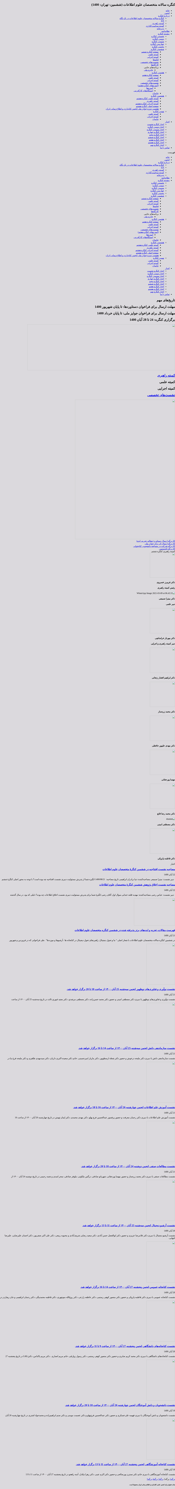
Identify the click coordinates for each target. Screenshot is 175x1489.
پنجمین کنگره (158, 47)
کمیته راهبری (158, 23)
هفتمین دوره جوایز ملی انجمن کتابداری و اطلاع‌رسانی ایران (132, 109)
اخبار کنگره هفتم (156, 140)
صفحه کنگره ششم (150, 52)
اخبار (167, 122)
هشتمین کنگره (157, 96)
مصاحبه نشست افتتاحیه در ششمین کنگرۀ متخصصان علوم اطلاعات (139, 869)
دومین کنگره (158, 39)
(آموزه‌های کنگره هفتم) (148, 85)
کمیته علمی (153, 54)
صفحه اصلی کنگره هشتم (147, 106)
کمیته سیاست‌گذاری (155, 26)
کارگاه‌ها (155, 65)
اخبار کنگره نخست (155, 124)
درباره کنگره (164, 16)
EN (162, 21)
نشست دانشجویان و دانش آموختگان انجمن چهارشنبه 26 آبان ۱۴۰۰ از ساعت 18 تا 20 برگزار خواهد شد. (120, 1405)
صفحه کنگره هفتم (150, 75)
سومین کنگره (158, 41)
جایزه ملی (148, 70)
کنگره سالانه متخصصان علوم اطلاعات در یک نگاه (142, 18)
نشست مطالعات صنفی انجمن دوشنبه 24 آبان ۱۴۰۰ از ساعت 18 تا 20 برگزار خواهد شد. (128, 1166)
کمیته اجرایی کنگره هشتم (147, 103)
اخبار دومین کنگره (156, 127)
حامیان (155, 93)
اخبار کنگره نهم (157, 145)
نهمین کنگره (158, 111)
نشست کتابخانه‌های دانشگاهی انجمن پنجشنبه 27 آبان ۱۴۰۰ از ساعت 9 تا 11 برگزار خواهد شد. (125, 1346)
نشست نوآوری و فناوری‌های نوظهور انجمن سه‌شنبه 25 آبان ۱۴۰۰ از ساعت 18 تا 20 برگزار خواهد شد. (121, 989)
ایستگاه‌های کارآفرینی (143, 91)
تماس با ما (165, 147)
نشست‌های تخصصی (149, 62)
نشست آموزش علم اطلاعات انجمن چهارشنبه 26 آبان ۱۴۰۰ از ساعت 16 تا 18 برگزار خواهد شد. (124, 1107)
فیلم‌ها (156, 59)
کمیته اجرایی (153, 57)
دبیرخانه (160, 28)
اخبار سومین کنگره (155, 129)
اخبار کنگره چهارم (156, 132)
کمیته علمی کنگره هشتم (147, 98)
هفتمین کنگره (158, 72)
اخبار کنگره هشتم (156, 142)
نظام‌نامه (165, 31)
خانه (168, 10)
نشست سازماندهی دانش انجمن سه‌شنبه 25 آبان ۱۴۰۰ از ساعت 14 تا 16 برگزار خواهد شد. (126, 1048)
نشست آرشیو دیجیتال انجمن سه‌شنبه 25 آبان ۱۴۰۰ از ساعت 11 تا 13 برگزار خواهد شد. (128, 1225)
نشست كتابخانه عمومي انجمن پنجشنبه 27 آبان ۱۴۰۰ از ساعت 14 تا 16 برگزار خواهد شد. (127, 1287)
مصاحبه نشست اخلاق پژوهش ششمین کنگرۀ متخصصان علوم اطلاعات (137, 884)
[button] (87, 152)
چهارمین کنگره (157, 44)
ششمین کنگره (157, 49)
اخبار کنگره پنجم (156, 135)
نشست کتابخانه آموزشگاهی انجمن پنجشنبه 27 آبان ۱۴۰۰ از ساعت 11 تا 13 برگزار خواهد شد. (125, 1464)
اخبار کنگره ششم (156, 137)
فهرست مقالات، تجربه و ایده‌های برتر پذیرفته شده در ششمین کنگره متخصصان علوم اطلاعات (125, 930)
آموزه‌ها (149, 88)
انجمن (167, 13)
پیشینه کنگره (164, 34)
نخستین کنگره (157, 36)
